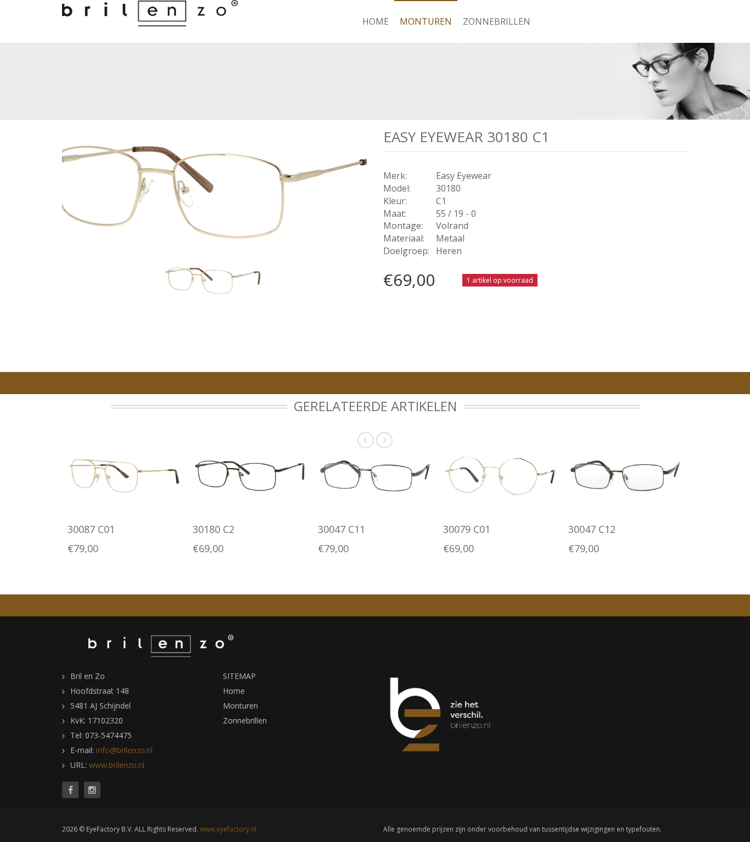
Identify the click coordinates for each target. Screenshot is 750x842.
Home (375, 21)
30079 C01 (466, 529)
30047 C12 (591, 529)
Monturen (426, 21)
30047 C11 (341, 529)
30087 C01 (91, 529)
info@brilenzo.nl (124, 750)
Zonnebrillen (496, 21)
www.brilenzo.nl (116, 765)
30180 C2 (213, 529)
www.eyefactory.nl (228, 829)
